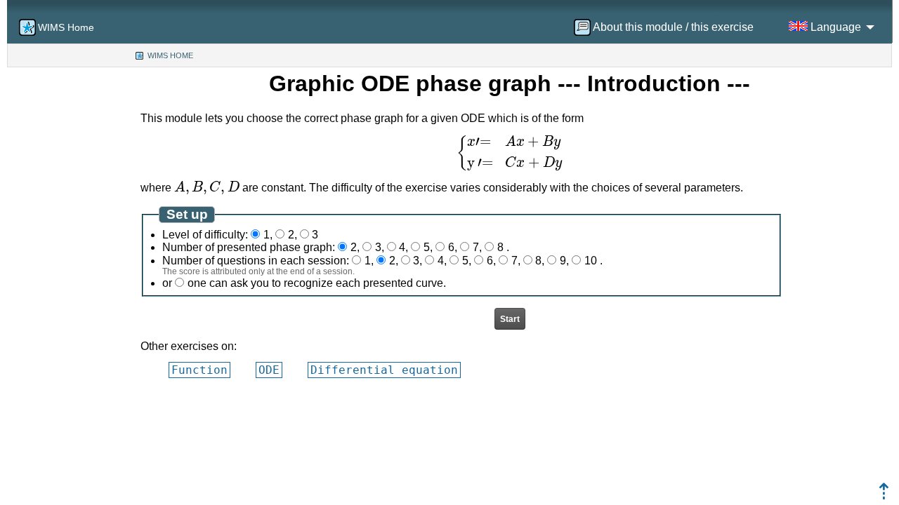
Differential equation (384, 370)
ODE (269, 370)
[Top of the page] (883, 495)
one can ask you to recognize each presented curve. (317, 283)
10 (590, 261)
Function (199, 370)
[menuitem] (668, 27)
